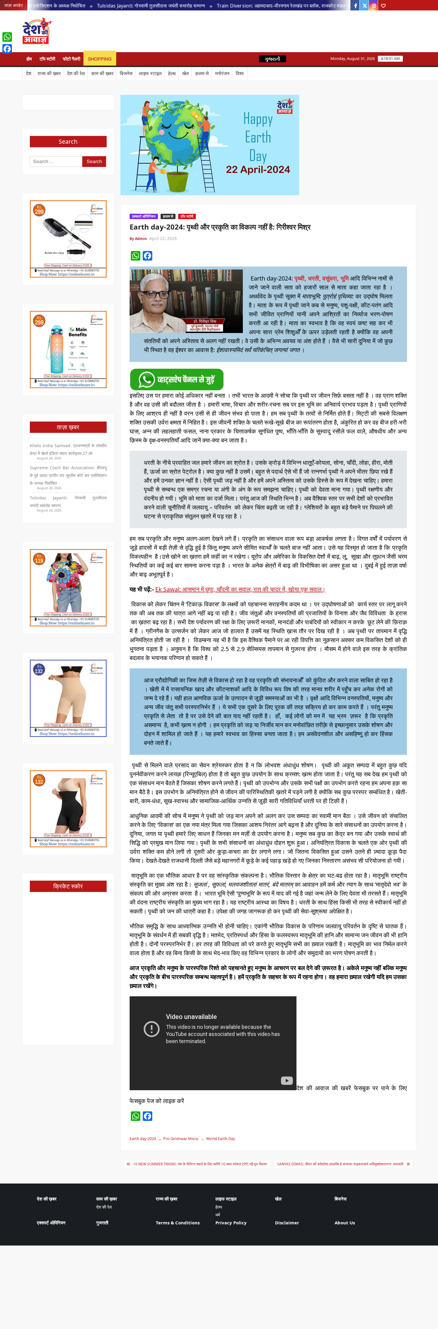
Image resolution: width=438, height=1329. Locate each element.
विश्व (240, 73)
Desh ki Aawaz (103, 31)
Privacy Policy (231, 1223)
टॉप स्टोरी (47, 58)
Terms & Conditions (178, 1223)
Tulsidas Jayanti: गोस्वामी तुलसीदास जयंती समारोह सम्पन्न (115, 5)
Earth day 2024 (143, 1138)
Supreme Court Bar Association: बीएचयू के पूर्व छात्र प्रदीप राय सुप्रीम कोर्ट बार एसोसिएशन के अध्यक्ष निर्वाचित (68, 475)
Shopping (100, 58)
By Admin (138, 238)
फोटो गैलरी (71, 58)
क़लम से (202, 73)
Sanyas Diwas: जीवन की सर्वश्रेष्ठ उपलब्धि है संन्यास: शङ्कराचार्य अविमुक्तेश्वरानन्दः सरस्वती (340, 1164)
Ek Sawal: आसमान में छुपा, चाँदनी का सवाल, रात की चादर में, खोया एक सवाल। (240, 589)
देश (28, 73)
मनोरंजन (222, 73)
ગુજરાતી (272, 58)
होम (29, 58)
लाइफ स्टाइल (150, 73)
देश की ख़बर (47, 1199)
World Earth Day (220, 1138)
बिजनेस (126, 73)
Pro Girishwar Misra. (181, 1138)
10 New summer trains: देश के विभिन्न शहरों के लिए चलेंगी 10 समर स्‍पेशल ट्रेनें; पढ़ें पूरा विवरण (200, 1164)
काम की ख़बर (102, 73)
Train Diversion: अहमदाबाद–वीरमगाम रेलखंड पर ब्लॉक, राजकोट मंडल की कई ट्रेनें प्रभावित (264, 5)
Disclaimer (287, 1223)
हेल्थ (172, 73)
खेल (185, 73)
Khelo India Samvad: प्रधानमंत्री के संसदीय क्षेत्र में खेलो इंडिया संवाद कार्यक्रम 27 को (68, 449)
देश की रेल (76, 73)
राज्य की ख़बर (49, 73)
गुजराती (102, 1223)
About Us (345, 1223)
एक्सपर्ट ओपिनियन (144, 216)
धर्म (217, 1215)
